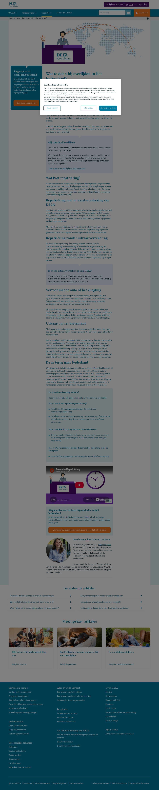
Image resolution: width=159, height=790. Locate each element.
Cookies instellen (52, 108)
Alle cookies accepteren (108, 108)
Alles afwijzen (89, 108)
